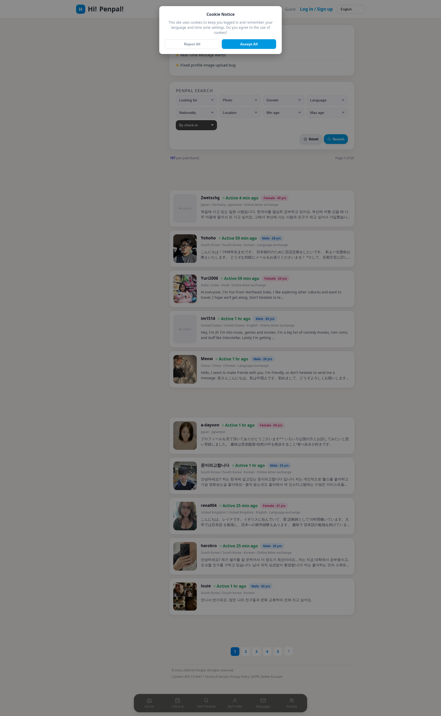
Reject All (192, 44)
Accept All (249, 44)
